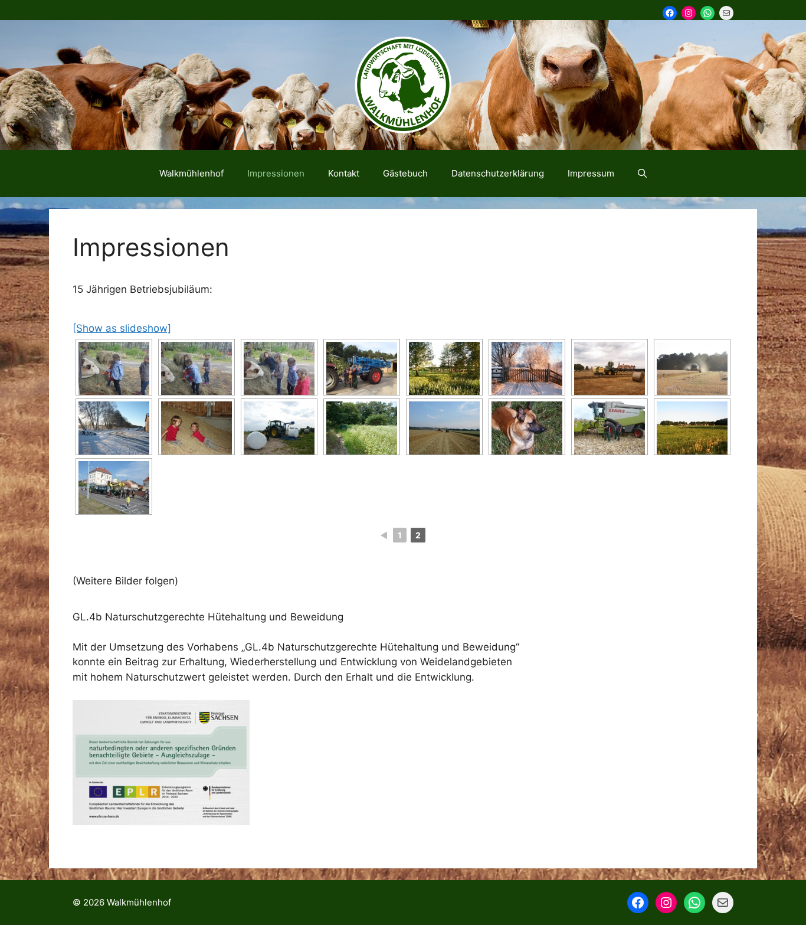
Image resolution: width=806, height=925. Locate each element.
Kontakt (343, 173)
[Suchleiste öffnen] (642, 173)
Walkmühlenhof (191, 173)
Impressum (591, 173)
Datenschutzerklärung (497, 173)
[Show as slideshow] (122, 328)
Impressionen (275, 173)
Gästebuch (405, 173)
